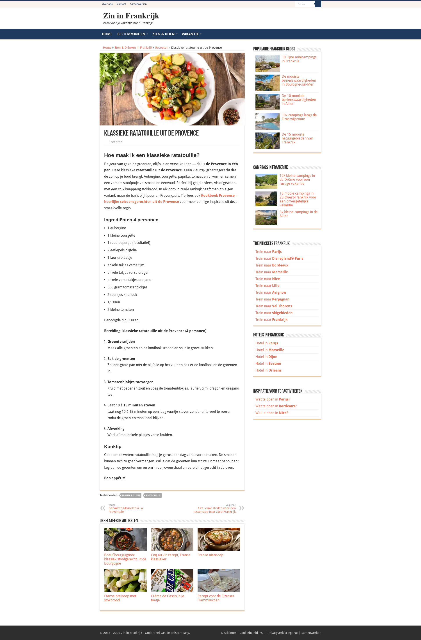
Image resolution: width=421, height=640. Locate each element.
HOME (107, 34)
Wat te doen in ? (272, 399)
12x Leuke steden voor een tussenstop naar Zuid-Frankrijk (214, 508)
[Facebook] (279, 4)
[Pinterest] (283, 4)
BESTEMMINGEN (131, 34)
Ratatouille (153, 495)
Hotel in (266, 343)
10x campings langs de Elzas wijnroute (299, 117)
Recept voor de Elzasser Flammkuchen (216, 598)
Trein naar (268, 252)
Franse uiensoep (210, 555)
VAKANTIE (190, 34)
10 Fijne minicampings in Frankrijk (299, 59)
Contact (121, 3)
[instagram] (291, 4)
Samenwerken (138, 3)
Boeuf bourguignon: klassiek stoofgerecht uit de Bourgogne (125, 559)
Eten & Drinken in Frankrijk (133, 47)
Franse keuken (131, 495)
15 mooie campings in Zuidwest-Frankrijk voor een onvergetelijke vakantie (298, 199)
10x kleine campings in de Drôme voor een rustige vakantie (297, 179)
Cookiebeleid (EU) (252, 633)
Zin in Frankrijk (131, 15)
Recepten (161, 47)
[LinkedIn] (287, 4)
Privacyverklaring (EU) (283, 633)
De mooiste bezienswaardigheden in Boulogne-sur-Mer (299, 80)
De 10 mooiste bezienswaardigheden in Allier (299, 100)
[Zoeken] (318, 4)
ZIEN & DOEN (163, 34)
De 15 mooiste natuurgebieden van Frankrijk (297, 138)
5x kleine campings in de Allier (299, 214)
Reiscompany (180, 633)
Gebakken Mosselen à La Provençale (126, 508)
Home (107, 47)
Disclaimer (228, 633)
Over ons (107, 3)
